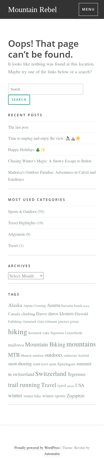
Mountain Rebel (32, 9)
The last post (18, 127)
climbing (28, 313)
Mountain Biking (45, 344)
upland (70, 386)
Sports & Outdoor (22, 211)
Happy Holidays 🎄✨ (26, 149)
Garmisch (29, 321)
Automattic (52, 453)
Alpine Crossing (34, 305)
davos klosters (61, 313)
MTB (14, 354)
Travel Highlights (22, 222)
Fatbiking (15, 321)
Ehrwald (81, 313)
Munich (26, 355)
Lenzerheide (73, 333)
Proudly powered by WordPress (37, 447)
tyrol (62, 385)
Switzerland (50, 373)
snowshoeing (20, 363)
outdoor (38, 355)
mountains (81, 343)
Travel (13, 245)
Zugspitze (76, 395)
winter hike (32, 395)
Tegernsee (76, 374)
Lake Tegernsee (53, 333)
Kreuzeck (35, 333)
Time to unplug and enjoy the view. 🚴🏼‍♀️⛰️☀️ (44, 138)
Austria (53, 305)
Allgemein (16, 234)
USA (80, 385)
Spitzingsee (66, 363)
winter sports (54, 396)
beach (78, 305)
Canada (14, 313)
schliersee (70, 355)
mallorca (16, 345)
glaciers (63, 321)
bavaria (67, 305)
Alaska (15, 305)
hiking (17, 331)
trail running (24, 384)
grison (74, 321)
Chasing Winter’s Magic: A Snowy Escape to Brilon (49, 160)
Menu (88, 9)
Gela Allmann (47, 321)
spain (52, 364)
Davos (41, 313)
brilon (86, 306)
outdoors (54, 354)
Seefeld (83, 355)
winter (15, 395)
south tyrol (40, 364)
